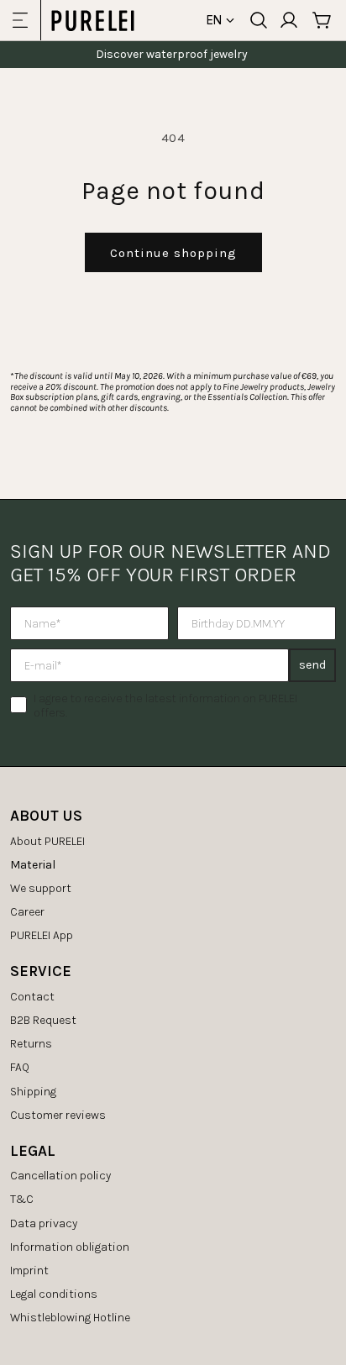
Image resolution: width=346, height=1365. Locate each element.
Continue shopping (173, 252)
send (312, 665)
